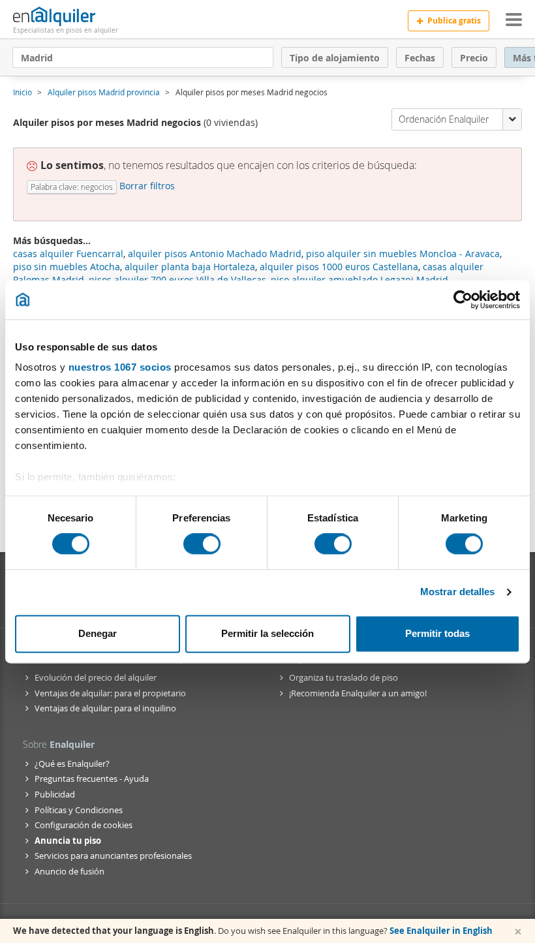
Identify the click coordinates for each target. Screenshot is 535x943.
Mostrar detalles (457, 592)
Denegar (97, 633)
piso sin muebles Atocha (66, 266)
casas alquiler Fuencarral (68, 253)
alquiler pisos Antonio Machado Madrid (214, 253)
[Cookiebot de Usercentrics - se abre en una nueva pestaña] (463, 299)
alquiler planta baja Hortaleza (190, 266)
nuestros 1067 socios (120, 367)
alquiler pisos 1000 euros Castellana (339, 266)
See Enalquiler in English (441, 930)
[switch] (202, 544)
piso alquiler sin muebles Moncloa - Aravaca (403, 253)
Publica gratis (454, 20)
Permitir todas (437, 633)
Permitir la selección (267, 633)
